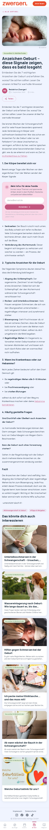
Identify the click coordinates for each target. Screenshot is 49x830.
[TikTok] (32, 815)
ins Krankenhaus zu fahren (14, 156)
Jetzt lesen (39, 3)
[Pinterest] (27, 815)
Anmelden (23, 207)
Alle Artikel (11, 12)
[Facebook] (22, 815)
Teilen (10, 99)
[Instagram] (16, 815)
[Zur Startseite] (15, 4)
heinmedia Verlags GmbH (28, 819)
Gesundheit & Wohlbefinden (15, 53)
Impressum (17, 811)
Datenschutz (30, 811)
